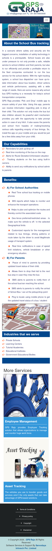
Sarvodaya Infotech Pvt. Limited (31, 547)
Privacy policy (27, 516)
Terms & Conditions (27, 509)
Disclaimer (27, 530)
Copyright (27, 523)
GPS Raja (31, 539)
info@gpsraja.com (17, 13)
